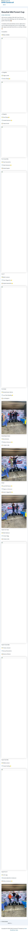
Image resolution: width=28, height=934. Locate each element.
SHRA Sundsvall (7, 2)
